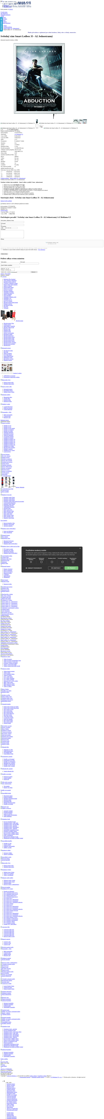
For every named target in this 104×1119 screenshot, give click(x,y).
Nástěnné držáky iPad (7, 698)
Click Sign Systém (8, 716)
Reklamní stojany (5, 420)
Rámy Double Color (8, 516)
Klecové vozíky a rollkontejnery (11, 884)
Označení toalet (5, 741)
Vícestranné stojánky (9, 436)
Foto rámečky (4, 520)
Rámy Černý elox (8, 509)
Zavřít (9, 1082)
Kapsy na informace (8, 531)
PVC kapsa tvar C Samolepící (11, 901)
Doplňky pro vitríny (6, 690)
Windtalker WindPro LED (10, 297)
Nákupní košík (10, 1115)
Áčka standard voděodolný (10, 280)
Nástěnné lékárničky (7, 991)
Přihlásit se (6, 5)
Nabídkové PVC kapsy (9, 450)
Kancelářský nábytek (6, 1023)
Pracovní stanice (6, 858)
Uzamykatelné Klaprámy (10, 503)
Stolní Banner (7, 575)
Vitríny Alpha (7, 672)
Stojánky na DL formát (9, 428)
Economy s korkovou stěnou (10, 663)
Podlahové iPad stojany (7, 699)
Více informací (41, 249)
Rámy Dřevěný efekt (9, 511)
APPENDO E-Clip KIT (9, 375)
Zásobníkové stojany (9, 433)
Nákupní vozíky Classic (9, 880)
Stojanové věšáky (8, 853)
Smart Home (4, 1066)
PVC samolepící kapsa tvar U (11, 896)
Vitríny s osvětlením (8, 875)
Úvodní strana (4, 12)
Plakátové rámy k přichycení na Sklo (10, 546)
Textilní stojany (5, 472)
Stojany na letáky (5, 491)
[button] (34, 568)
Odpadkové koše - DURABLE (11, 827)
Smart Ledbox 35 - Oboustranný (9, 606)
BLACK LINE (4, 1061)
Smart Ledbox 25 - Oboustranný (9, 603)
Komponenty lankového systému (11, 377)
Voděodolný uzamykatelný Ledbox (10, 607)
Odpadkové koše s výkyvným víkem (12, 1031)
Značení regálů (7, 723)
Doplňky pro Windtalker (9, 762)
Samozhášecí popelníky (9, 1007)
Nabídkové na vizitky (9, 446)
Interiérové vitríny (6, 656)
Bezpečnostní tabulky (7, 980)
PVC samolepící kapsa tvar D (11, 894)
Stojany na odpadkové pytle (10, 1041)
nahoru (2, 273)
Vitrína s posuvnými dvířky (10, 664)
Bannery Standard (8, 569)
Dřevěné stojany (6, 469)
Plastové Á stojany (8, 288)
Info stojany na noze (8, 359)
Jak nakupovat (4, 13)
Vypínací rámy (5, 557)
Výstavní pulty (7, 416)
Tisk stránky (8, 273)
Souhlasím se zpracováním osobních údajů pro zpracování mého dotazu (20, 249)
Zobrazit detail (4, 210)
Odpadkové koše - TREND (10, 828)
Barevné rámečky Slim (9, 523)
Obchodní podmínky (6, 14)
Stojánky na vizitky (8, 431)
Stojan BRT (5, 474)
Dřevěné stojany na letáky (10, 342)
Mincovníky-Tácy (6, 380)
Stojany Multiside (20, 487)
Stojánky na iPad (6, 695)
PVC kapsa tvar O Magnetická (11, 906)
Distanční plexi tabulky (7, 736)
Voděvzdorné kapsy (8, 751)
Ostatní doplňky (7, 778)
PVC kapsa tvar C (8, 898)
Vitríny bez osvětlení (9, 873)
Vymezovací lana (8, 987)
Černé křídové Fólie (8, 753)
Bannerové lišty (5, 560)
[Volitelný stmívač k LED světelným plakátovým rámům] (15, 203)
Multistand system (8, 357)
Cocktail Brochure (8, 406)
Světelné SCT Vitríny (7, 600)
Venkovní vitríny (6, 668)
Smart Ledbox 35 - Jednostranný (18, 178)
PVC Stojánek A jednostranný (11, 918)
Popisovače (6, 779)
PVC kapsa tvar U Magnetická (11, 913)
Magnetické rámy (6, 538)
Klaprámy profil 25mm (9, 500)
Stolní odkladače (8, 816)
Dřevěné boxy (7, 345)
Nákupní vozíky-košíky (7, 877)
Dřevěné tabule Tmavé (9, 341)
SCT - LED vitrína (8, 676)
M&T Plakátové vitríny (9, 685)
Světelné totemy (6, 609)
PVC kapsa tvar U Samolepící (11, 914)
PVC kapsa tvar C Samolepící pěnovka (13, 902)
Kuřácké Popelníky (6, 1000)
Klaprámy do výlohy (9, 550)
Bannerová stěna (8, 401)
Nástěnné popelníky (8, 1004)
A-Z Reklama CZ (19, 134)
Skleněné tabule (7, 800)
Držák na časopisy (8, 408)
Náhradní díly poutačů (7, 768)
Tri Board (6, 308)
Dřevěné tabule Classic (9, 337)
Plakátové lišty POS (6, 559)
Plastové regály (5, 970)
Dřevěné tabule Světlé (9, 339)
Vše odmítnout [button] (55, 568)
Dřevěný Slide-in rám (9, 327)
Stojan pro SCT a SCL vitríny (11, 681)
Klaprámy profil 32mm (9, 504)
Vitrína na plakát (8, 675)
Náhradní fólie (5, 747)
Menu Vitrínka (5, 729)
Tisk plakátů (7, 786)
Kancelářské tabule (6, 793)
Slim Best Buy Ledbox (7, 594)
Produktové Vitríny (6, 869)
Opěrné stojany (7, 324)
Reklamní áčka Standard (9, 279)
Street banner (5, 580)
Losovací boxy (7, 451)
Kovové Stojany (6, 454)
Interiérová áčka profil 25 (10, 282)
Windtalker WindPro (8, 291)
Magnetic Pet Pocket (9, 541)
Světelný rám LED (6, 597)
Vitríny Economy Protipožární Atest (12, 660)
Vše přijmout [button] (71, 568)
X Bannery (6, 574)
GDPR (2, 16)
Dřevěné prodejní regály (7, 947)
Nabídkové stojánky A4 (9, 439)
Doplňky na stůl (7, 843)
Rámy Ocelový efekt (9, 515)
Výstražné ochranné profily (8, 964)
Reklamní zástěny (6, 394)
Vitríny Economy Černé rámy (11, 662)
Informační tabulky (6, 738)
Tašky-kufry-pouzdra (7, 782)
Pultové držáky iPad (6, 696)
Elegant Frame (7, 508)
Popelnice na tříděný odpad (10, 831)
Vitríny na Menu (8, 686)
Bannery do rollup (8, 787)
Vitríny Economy (8, 659)
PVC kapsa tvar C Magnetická (11, 899)
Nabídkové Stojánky (9, 438)
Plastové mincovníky (9, 382)
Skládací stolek (7, 954)
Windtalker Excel (8, 299)
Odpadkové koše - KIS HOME (11, 824)
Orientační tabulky (6, 704)
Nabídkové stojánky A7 (9, 443)
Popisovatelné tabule (9, 287)
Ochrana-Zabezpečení (6, 994)
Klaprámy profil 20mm (9, 498)
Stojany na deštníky (8, 854)
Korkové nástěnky (8, 797)
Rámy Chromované (8, 512)
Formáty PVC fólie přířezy (10, 924)
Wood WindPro (7, 295)
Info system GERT (8, 721)
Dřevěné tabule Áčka (9, 323)
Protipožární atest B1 (9, 505)
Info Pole (6, 306)
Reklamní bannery (5, 591)
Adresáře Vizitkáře (8, 811)
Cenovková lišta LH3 (9, 932)
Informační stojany (6, 348)
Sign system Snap (8, 710)
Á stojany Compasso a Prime (11, 283)
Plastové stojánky (6, 423)
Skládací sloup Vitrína (9, 392)
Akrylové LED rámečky (8, 614)
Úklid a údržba (4, 1059)
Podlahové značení (6, 730)
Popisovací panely (8, 776)
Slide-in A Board (8, 286)
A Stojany (4, 276)
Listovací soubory (8, 813)
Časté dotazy (4, 21)
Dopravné (3, 20)
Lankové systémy (17, 373)
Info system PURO (8, 720)
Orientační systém (5, 744)
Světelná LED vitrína (6, 598)
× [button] (80, 548)
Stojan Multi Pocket (8, 356)
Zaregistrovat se (7, 6)
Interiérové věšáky (6, 850)
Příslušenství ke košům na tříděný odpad (13, 838)
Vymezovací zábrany (7, 732)
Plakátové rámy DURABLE (9, 528)
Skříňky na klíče (7, 847)
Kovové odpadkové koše (10, 821)
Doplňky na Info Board (9, 764)
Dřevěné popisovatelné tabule (11, 302)
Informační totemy (8, 389)
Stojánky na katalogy (9, 429)
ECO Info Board (8, 354)
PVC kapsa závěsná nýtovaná (11, 910)
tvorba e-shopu (33, 1075)
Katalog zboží (10, 1114)
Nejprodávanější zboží (6, 1071)
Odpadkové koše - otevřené (10, 825)
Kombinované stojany (7, 462)
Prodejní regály (7, 331)
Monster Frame (5, 581)
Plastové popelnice (6, 999)
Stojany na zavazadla (9, 333)
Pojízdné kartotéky (8, 812)
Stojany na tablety (6, 727)
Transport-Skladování (6, 976)
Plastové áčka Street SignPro (10, 284)
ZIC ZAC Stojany (6, 456)
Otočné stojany (5, 463)
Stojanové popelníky (9, 1003)
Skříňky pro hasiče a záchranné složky (11, 1011)
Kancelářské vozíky (6, 857)
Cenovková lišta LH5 (9, 935)
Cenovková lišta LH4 (9, 933)
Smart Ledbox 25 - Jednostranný (10, 601)
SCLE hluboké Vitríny (9, 674)
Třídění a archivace (6, 808)
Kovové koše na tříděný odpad (11, 832)
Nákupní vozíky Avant (9, 881)
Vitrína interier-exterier (9, 671)
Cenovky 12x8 (7, 943)
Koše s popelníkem (8, 835)
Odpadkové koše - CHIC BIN (11, 823)
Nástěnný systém (6, 404)
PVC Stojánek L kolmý (9, 923)
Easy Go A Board (8, 301)
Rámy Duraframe (8, 532)
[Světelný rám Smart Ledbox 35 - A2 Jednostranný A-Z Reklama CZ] (40, 80)
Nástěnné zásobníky (8, 432)
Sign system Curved (8, 709)
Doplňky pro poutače (6, 790)
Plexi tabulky (5, 536)
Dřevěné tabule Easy (9, 335)
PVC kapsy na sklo (8, 549)
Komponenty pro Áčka (9, 760)
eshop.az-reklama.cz (12, 1075)
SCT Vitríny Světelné (9, 679)
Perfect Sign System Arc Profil (11, 706)
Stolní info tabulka (8, 719)
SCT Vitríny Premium (9, 678)
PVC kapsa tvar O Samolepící (11, 907)
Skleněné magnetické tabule (10, 798)
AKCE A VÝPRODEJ (6, 1069)
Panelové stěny (7, 400)
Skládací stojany (6, 457)
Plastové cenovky (6, 939)
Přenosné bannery (6, 566)
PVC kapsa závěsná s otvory (10, 917)
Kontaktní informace (6, 23)
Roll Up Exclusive (8, 571)
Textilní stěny (7, 398)
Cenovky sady (7, 941)
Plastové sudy (5, 967)
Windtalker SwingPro (9, 293)
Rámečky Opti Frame (9, 518)
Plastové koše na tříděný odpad (11, 834)
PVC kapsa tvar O (8, 905)
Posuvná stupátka (6, 887)
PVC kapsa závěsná (8, 903)
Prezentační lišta (7, 801)
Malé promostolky (8, 414)
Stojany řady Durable (7, 460)
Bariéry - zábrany (6, 1013)
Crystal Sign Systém (8, 717)
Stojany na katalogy (6, 468)
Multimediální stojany (6, 701)
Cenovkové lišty (6, 927)
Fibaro (3, 1064)
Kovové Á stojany (8, 290)
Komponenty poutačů (7, 756)
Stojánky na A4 (7, 425)
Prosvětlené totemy (8, 390)
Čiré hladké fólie (8, 752)
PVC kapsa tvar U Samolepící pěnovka (13, 916)
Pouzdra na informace (9, 891)
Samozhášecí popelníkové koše (11, 830)
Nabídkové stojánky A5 (9, 440)
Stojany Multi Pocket (7, 466)
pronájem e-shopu (42, 1075)
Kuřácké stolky (7, 1006)
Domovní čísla (5, 739)
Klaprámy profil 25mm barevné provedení (14, 501)
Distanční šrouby (6, 535)
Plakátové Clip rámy (7, 494)
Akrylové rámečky (8, 526)
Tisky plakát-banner (6, 783)
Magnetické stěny (8, 397)
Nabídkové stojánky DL (9, 444)
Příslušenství (7, 577)
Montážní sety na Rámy (9, 763)
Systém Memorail (8, 409)
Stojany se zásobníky (7, 471)
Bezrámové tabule (8, 334)
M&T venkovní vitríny (9, 683)
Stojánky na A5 (7, 427)
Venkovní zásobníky (8, 435)
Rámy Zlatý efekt (8, 513)
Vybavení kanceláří (5, 860)
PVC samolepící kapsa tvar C (11, 892)
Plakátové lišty (7, 330)
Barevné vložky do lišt (9, 936)
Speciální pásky (5, 982)
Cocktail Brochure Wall (7, 488)
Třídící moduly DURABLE (10, 815)
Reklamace (3, 17)
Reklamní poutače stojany (38, 1077)
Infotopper (4, 562)
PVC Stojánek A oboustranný (11, 920)
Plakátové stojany (8, 304)
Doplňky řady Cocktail (9, 766)
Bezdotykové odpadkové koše (11, 836)
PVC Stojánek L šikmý (9, 921)
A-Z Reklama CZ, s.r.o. (56, 1077)
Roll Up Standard (8, 570)
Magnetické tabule (8, 795)
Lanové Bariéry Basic (9, 986)
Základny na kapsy (8, 449)
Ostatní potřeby (7, 845)
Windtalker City (7, 298)
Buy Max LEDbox (6, 595)
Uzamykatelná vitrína (7, 556)
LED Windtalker (6, 611)
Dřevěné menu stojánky (9, 344)
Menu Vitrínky (5, 689)
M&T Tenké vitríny (8, 682)
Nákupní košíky (7, 883)
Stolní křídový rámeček (9, 326)
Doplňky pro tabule (6, 774)
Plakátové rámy (4, 563)
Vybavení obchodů (5, 959)
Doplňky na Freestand (9, 759)
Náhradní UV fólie (8, 749)
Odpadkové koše (6, 819)
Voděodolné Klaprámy (9, 507)
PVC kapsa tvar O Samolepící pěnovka (13, 909)
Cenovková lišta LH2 (9, 931)
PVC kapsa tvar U (8, 912)
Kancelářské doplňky (7, 841)
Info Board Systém (8, 305)
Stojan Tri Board (8, 353)
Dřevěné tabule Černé (9, 338)
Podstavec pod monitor (9, 846)
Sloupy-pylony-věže (7, 386)
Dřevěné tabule (19, 320)
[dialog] (52, 559)
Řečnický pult (7, 329)
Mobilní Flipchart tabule (9, 802)
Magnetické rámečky (9, 551)
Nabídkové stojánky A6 (9, 442)
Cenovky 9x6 (7, 944)
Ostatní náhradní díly (9, 771)
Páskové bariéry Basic (9, 989)
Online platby (4, 19)
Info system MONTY (9, 713)
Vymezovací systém (6, 983)
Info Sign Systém (8, 715)
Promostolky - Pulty (6, 412)
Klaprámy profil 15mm (9, 497)
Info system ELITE (8, 712)
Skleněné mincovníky (9, 384)
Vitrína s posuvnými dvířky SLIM (12, 666)
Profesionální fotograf (25, 1077)
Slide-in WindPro (8, 294)
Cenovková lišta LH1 (9, 929)
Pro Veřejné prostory (6, 1014)
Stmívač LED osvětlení (6, 201)
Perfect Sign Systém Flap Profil (11, 708)
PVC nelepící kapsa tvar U (10, 895)
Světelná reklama (5, 178)
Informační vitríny (5, 692)
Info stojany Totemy (6, 733)
